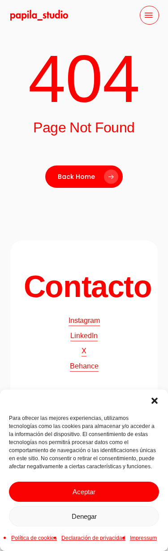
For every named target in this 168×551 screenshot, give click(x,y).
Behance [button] (84, 366)
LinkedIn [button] (84, 335)
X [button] (84, 351)
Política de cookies (34, 538)
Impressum (143, 538)
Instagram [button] (84, 320)
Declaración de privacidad (93, 538)
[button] (154, 400)
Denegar (84, 516)
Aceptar (84, 492)
